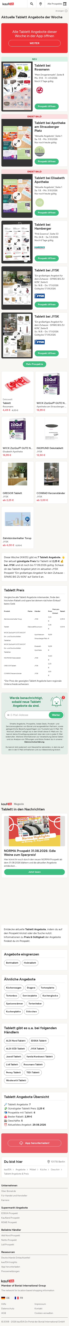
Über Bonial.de (8, 1191)
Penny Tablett (13, 1072)
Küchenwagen (14, 987)
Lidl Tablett (12, 1064)
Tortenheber (35, 1003)
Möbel (33, 1170)
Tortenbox (11, 995)
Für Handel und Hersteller (14, 1195)
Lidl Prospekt (7, 1244)
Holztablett (30, 962)
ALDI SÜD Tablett (15, 1048)
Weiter (56, 714)
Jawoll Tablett (13, 1056)
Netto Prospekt (9, 1240)
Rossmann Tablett (33, 1064)
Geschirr (55, 1170)
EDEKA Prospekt (9, 1213)
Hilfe (3, 1304)
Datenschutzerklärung (34, 742)
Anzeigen (60, 11)
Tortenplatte (47, 987)
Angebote (21, 1170)
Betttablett (12, 962)
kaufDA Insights (9, 1262)
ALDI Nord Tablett (16, 1040)
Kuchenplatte (13, 1011)
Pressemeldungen (10, 1271)
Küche (43, 1170)
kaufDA (7, 1170)
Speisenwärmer (14, 1003)
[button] (34, 84)
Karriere (5, 1200)
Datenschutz (7, 1308)
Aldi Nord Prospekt (10, 1235)
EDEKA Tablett (39, 1040)
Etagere (31, 987)
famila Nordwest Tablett (40, 1056)
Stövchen (31, 1011)
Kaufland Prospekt (10, 1217)
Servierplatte (30, 995)
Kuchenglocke (50, 995)
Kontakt (38, 1308)
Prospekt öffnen (47, 106)
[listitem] (17, 392)
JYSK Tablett (37, 1048)
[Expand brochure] (17, 86)
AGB (3, 1313)
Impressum (40, 1304)
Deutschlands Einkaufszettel (15, 1257)
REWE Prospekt (9, 1222)
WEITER (34, 43)
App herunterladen (10, 1266)
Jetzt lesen (34, 872)
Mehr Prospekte (34, 364)
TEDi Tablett (33, 1072)
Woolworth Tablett (16, 1080)
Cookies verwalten (43, 1313)
